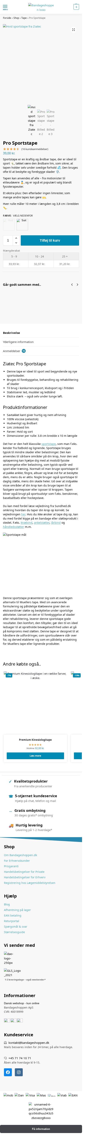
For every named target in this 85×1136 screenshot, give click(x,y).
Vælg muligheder (37, 308)
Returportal (11, 921)
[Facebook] (8, 1072)
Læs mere (35, 755)
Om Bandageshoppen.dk (20, 855)
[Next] (77, 284)
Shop (16, 18)
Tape (24, 18)
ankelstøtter (41, 522)
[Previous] (72, 284)
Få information (41, 1128)
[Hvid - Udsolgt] (9, 225)
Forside (7, 18)
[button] (76, 7)
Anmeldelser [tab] (14, 351)
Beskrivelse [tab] (11, 333)
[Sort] (22, 225)
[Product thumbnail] (14, 301)
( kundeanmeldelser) (34, 149)
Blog (7, 904)
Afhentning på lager (17, 910)
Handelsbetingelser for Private (24, 872)
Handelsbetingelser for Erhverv (24, 877)
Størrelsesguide (14, 932)
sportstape (49, 444)
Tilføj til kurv (50, 240)
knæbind (26, 522)
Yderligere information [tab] (18, 342)
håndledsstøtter (13, 527)
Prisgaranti (11, 866)
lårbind (56, 522)
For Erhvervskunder (17, 860)
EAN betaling (12, 915)
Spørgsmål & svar (15, 926)
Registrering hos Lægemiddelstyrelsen (29, 883)
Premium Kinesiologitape (35, 740)
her (23, 514)
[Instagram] (19, 1072)
